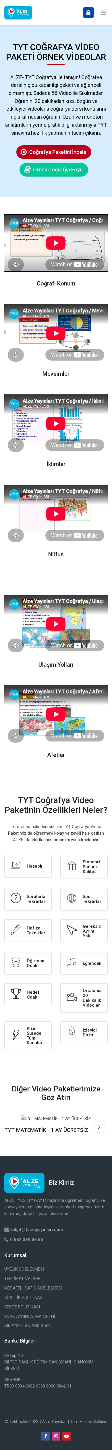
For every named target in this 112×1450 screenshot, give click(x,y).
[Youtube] (66, 1436)
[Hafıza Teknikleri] (28, 931)
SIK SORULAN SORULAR (27, 1325)
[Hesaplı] (28, 866)
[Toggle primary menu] (103, 12)
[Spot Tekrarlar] (84, 899)
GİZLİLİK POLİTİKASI (24, 1297)
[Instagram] (56, 1436)
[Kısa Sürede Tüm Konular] (28, 1036)
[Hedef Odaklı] (28, 995)
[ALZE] (18, 12)
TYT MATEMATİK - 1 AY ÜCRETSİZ (46, 1130)
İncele (56, 1119)
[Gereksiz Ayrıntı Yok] (84, 931)
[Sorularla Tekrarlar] (28, 899)
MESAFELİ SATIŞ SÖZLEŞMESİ (33, 1288)
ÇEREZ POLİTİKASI (22, 1307)
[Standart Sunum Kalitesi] (84, 866)
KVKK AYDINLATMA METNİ (29, 1316)
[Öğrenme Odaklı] (28, 963)
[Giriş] (88, 12)
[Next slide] (99, 1127)
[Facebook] (45, 1436)
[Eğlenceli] (84, 963)
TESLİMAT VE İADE (22, 1278)
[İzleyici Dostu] (84, 1033)
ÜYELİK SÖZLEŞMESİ (24, 1269)
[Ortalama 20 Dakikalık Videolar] (84, 998)
